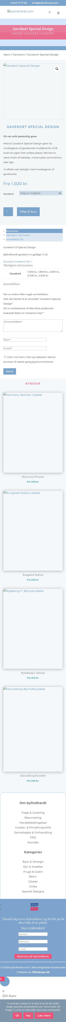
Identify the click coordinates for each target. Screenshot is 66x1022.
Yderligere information (18, 235)
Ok (17, 1015)
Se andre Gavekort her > (17, 261)
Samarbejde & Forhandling (33, 832)
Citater (33, 881)
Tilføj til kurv (28, 211)
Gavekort (19, 54)
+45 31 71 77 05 (18, 2)
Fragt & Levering (33, 812)
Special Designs (33, 891)
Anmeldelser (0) (14, 239)
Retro (33, 876)
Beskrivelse (12, 231)
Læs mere (44, 1015)
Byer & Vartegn (33, 861)
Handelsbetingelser (33, 822)
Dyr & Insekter (33, 866)
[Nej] (62, 1010)
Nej (28, 1015)
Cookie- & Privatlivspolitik (33, 827)
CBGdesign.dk (41, 972)
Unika (33, 886)
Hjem (7, 54)
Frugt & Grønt (33, 871)
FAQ (33, 837)
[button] (57, 69)
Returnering (33, 817)
